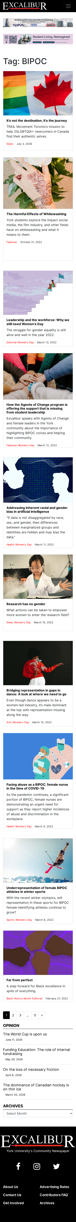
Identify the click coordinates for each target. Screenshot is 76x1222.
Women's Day (26, 342)
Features (12, 242)
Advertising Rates (54, 1187)
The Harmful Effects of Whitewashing (36, 214)
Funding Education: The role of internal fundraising (36, 1052)
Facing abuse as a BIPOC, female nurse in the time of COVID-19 (37, 786)
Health (10, 544)
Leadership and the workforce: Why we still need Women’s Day (37, 322)
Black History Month (19, 998)
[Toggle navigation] (68, 6)
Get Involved (13, 1203)
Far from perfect (19, 980)
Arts (9, 722)
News (10, 143)
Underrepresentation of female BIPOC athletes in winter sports (36, 890)
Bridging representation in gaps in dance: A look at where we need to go (36, 692)
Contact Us (12, 1195)
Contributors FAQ (54, 1195)
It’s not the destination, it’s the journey (36, 120)
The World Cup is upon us (25, 1034)
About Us (10, 1187)
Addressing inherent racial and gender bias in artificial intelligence (37, 510)
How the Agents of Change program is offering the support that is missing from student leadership (36, 408)
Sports (11, 919)
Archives (47, 1203)
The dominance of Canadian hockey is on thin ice (36, 1087)
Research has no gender (25, 604)
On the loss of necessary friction (31, 1069)
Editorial (11, 342)
